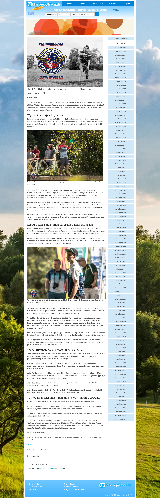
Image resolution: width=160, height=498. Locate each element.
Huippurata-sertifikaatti (74, 489)
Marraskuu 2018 (120, 220)
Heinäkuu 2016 (120, 314)
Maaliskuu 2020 (120, 201)
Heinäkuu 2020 (120, 190)
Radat (69, 3)
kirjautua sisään (46, 468)
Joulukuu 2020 (121, 179)
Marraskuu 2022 (121, 149)
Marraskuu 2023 (121, 123)
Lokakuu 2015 (121, 344)
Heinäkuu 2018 (120, 235)
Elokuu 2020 (120, 186)
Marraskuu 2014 (120, 385)
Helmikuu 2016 (120, 333)
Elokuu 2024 (120, 96)
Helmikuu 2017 (120, 288)
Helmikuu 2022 (120, 164)
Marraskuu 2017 (121, 258)
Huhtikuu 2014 (121, 412)
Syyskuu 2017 (121, 265)
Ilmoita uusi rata (71, 487)
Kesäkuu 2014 (121, 404)
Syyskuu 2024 (121, 93)
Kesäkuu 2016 (121, 318)
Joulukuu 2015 (121, 337)
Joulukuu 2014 (121, 382)
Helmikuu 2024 (120, 115)
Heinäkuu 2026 (120, 47)
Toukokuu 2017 (120, 280)
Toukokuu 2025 (120, 70)
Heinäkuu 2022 (120, 156)
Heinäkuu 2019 (120, 209)
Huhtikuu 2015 (121, 366)
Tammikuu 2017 (121, 292)
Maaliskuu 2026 (120, 55)
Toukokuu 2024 (120, 107)
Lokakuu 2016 (121, 303)
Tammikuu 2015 (120, 378)
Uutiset (112, 3)
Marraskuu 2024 (121, 85)
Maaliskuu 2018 (120, 250)
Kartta (83, 3)
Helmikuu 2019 (120, 216)
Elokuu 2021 (120, 168)
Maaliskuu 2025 (120, 74)
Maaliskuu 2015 (120, 370)
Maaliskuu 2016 (120, 329)
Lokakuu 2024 (121, 89)
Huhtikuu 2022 (120, 160)
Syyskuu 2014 (121, 393)
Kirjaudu (127, 3)
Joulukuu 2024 (121, 81)
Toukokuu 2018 (120, 243)
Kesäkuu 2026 (121, 51)
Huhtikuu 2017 (120, 284)
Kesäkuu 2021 (121, 175)
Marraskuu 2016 (120, 299)
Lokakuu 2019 (121, 205)
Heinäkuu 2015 (120, 355)
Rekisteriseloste (36, 487)
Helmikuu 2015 (120, 374)
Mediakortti (34, 489)
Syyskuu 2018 (121, 228)
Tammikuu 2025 (121, 78)
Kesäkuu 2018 (121, 239)
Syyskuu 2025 (121, 59)
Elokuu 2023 (120, 130)
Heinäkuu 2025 (120, 66)
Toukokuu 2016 (120, 321)
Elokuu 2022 (120, 153)
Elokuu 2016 (120, 310)
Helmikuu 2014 (120, 419)
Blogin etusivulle (121, 39)
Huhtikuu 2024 (120, 111)
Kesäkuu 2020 (121, 194)
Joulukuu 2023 (121, 119)
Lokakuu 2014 (121, 389)
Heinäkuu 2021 (120, 171)
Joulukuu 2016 (121, 295)
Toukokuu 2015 (120, 363)
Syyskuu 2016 (121, 306)
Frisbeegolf (98, 3)
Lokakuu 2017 (121, 261)
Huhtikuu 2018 (121, 246)
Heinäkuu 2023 (120, 134)
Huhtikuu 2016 (121, 325)
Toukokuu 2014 (120, 408)
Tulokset (30, 445)
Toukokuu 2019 (120, 213)
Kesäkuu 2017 (121, 276)
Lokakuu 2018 (121, 224)
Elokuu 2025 (120, 62)
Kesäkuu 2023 (121, 138)
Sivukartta (34, 484)
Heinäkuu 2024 (120, 100)
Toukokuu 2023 (120, 141)
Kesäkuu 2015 (121, 359)
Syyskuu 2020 (121, 183)
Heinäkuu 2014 (120, 400)
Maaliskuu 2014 (120, 415)
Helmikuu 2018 (120, 254)
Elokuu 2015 (120, 352)
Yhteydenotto (70, 484)
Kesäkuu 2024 (121, 104)
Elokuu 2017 (120, 269)
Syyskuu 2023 (121, 126)
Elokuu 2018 (120, 231)
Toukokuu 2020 (120, 198)
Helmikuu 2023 (120, 145)
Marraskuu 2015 (120, 340)
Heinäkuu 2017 (120, 273)
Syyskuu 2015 (121, 348)
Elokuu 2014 (120, 397)
